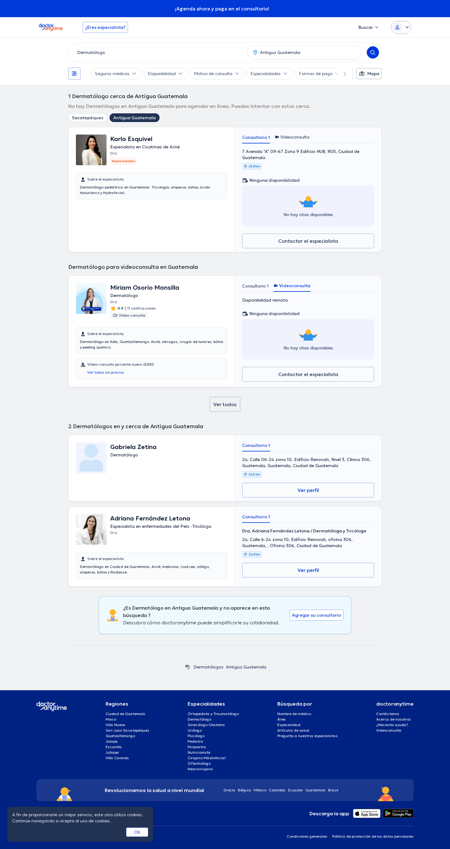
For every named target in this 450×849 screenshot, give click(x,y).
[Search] (373, 52)
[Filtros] (74, 73)
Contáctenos (387, 713)
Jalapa (112, 741)
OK (137, 832)
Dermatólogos (208, 667)
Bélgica (244, 790)
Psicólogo (196, 735)
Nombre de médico (294, 713)
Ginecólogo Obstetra (206, 724)
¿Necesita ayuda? (392, 724)
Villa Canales (117, 758)
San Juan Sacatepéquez (127, 730)
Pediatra (195, 741)
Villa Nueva (116, 724)
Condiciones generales (307, 836)
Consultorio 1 (256, 137)
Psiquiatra (197, 746)
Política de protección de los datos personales (373, 836)
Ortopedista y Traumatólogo (213, 713)
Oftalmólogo (199, 763)
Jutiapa (112, 752)
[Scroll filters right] (341, 73)
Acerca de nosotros (393, 719)
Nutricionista (199, 752)
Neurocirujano (200, 769)
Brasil (333, 790)
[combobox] (156, 52)
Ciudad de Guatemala (125, 713)
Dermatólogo (199, 719)
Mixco (111, 719)
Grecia (229, 790)
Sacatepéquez (87, 117)
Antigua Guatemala (134, 117)
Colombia (277, 790)
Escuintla (114, 746)
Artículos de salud (293, 730)
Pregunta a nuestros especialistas (307, 735)
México (260, 790)
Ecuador (295, 790)
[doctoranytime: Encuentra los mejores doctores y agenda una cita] (187, 667)
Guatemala (316, 790)
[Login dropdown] (401, 27)
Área (281, 719)
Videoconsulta (389, 730)
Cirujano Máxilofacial (207, 758)
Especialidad (288, 724)
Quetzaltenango (120, 735)
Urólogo (195, 730)
